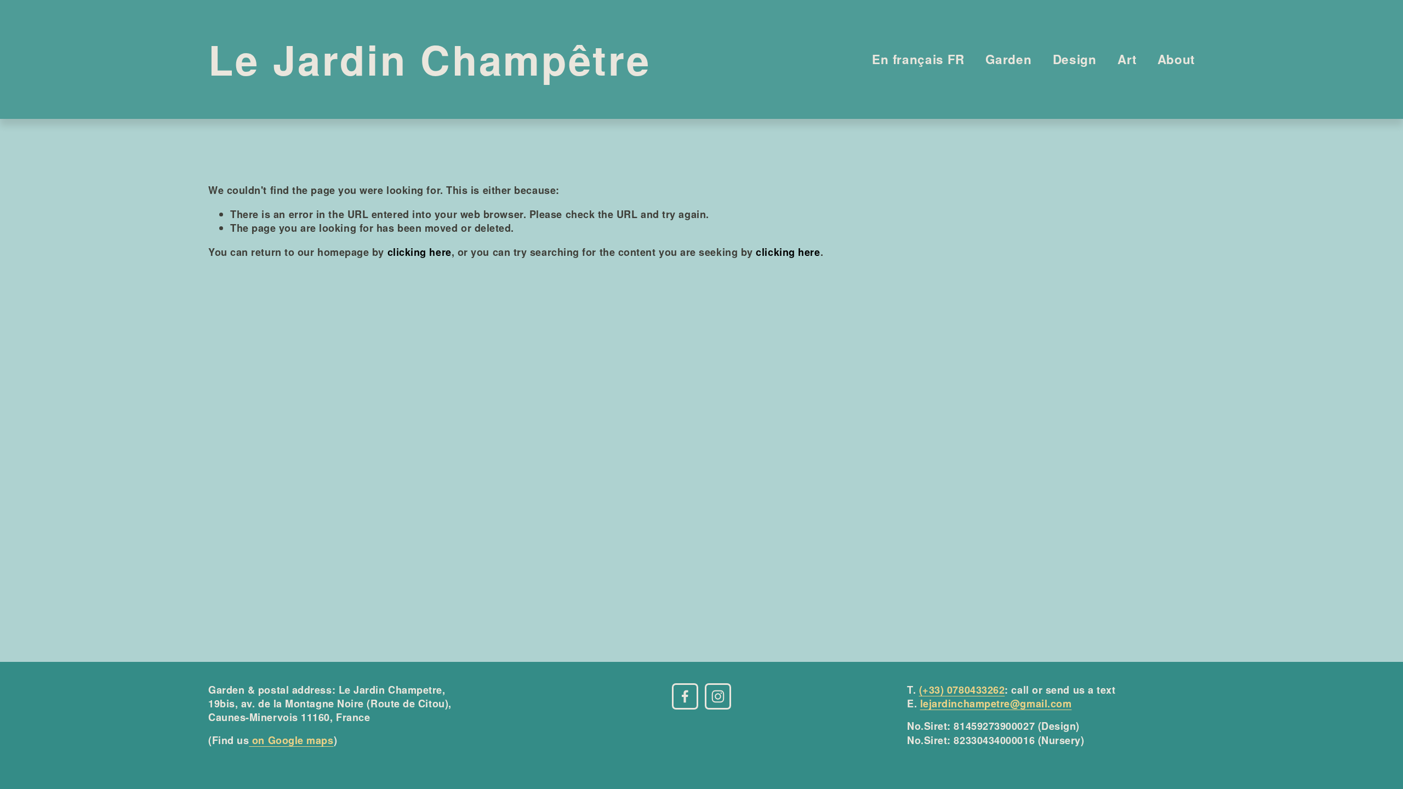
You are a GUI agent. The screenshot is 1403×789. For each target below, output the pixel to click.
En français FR (918, 59)
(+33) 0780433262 (962, 690)
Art (1126, 59)
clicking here (419, 252)
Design (1075, 59)
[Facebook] (685, 696)
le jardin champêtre (429, 59)
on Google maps (291, 740)
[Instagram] (718, 696)
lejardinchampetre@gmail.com (996, 704)
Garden (1008, 59)
